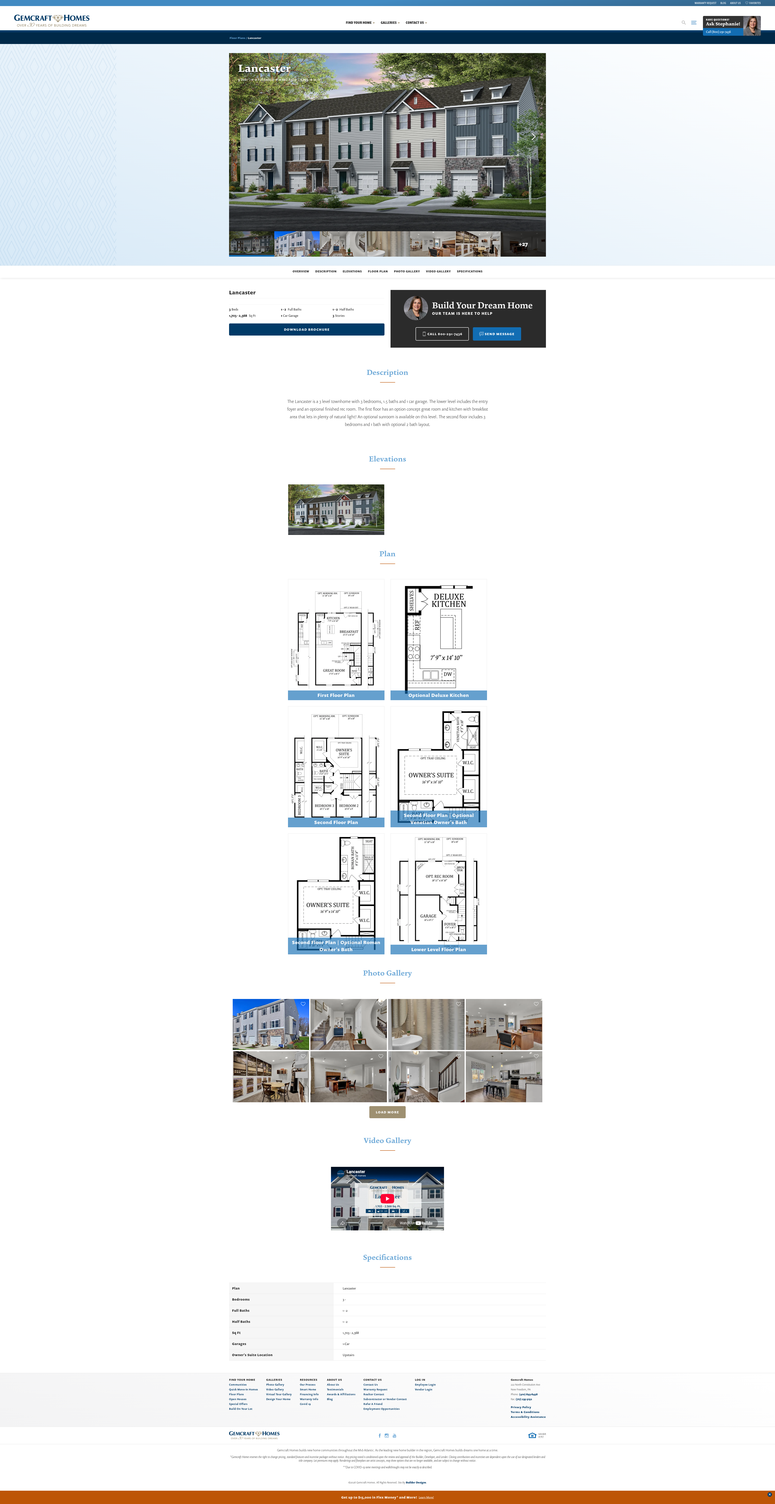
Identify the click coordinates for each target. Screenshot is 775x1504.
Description (326, 271)
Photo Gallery (407, 271)
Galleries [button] (389, 22)
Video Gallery (438, 271)
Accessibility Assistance (528, 1417)
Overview (301, 271)
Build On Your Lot (240, 1409)
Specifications (470, 271)
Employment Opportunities (381, 1409)
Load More (387, 1112)
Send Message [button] (500, 334)
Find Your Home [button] (359, 22)
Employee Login (425, 1384)
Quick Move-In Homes (243, 1389)
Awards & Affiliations (341, 1394)
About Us (735, 3)
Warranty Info (309, 1399)
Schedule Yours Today (419, 1497)
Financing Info (309, 1394)
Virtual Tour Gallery (279, 1394)
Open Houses (238, 1399)
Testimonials (335, 1389)
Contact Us (370, 1384)
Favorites (755, 3)
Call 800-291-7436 (444, 334)
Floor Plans (237, 38)
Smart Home (308, 1389)
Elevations (352, 271)
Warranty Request (705, 3)
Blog (723, 3)
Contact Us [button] (415, 22)
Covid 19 (305, 1404)
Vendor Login (424, 1389)
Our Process (308, 1384)
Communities (238, 1384)
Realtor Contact (373, 1394)
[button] (684, 23)
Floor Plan (378, 271)
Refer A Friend (372, 1404)
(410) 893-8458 (528, 1394)
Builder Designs (416, 1482)
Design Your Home (278, 1399)
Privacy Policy (521, 1407)
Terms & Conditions (525, 1412)
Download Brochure (307, 329)
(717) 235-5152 (524, 1399)
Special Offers (238, 1404)
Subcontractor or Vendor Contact (385, 1399)
